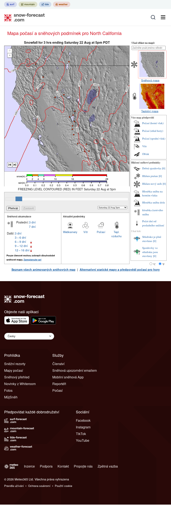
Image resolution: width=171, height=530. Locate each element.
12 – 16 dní (22, 250)
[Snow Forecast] (23, 17)
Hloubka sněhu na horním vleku (152, 193)
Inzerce (29, 466)
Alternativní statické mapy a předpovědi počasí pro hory (120, 269)
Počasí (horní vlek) (152, 123)
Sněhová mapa (150, 80)
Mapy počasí (13, 370)
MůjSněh (11, 397)
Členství (58, 363)
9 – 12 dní (21, 246)
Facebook (83, 420)
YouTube (82, 440)
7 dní (32, 226)
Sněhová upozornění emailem (74, 370)
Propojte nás (83, 466)
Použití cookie (63, 486)
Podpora (46, 466)
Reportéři (59, 383)
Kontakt (63, 466)
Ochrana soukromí (39, 486)
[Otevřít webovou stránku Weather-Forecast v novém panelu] (61, 4)
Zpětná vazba (108, 466)
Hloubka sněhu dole (153, 202)
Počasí (101, 232)
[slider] (18, 199)
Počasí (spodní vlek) (153, 138)
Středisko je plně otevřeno (151, 239)
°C (154, 264)
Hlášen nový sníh (152, 184)
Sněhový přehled (16, 377)
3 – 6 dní (20, 237)
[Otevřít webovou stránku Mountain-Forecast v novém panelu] (28, 4)
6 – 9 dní (20, 241)
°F (163, 264)
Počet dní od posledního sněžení (153, 223)
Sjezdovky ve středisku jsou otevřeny (150, 252)
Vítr (85, 232)
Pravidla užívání (14, 486)
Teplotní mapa (149, 111)
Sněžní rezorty (14, 363)
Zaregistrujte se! (32, 259)
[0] (163, 168)
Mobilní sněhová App (68, 377)
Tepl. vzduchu (116, 234)
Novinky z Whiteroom (20, 383)
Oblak (145, 154)
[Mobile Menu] (163, 17)
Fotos (8, 390)
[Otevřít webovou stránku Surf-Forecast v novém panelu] (10, 4)
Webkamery (70, 232)
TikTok (81, 433)
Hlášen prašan (150, 176)
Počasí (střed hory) (152, 131)
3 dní (32, 222)
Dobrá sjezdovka (151, 168)
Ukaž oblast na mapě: (143, 43)
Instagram (83, 427)
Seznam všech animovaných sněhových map (43, 269)
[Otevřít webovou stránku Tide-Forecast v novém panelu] (45, 4)
